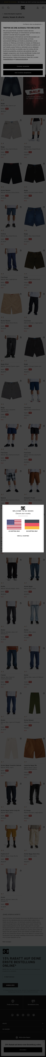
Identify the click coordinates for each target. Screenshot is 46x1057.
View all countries (23, 536)
